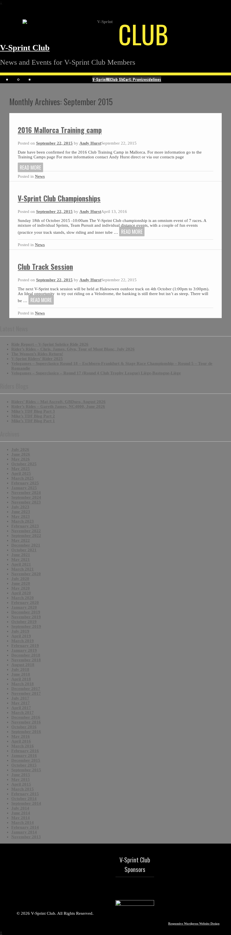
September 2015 (26, 770)
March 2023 (22, 521)
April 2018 (21, 679)
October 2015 (24, 765)
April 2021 (21, 564)
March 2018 (22, 684)
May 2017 (20, 703)
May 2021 (20, 559)
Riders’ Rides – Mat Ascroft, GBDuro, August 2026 (58, 401)
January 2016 (24, 755)
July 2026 (20, 449)
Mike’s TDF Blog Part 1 (33, 421)
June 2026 (20, 454)
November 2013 (26, 837)
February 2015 (25, 794)
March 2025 (22, 478)
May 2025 (20, 468)
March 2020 (22, 597)
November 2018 (26, 660)
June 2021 (20, 554)
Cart (127, 79)
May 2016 (20, 736)
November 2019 (26, 617)
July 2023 (20, 507)
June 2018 (20, 674)
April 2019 (21, 636)
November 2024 (26, 492)
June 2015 (20, 774)
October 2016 (24, 727)
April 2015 (21, 784)
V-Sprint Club (25, 47)
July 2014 (20, 808)
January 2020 (24, 607)
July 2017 (20, 698)
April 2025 (21, 473)
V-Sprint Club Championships (59, 198)
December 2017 (25, 688)
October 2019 (24, 621)
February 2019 (25, 645)
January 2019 (24, 650)
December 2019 (25, 612)
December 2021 (25, 545)
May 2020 (20, 588)
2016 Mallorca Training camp (60, 130)
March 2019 (22, 641)
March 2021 (22, 569)
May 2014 (20, 817)
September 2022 (26, 535)
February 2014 (25, 827)
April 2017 (21, 707)
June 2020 (20, 583)
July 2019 (20, 631)
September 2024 (26, 497)
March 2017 (22, 712)
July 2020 (20, 578)
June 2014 (20, 813)
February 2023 (25, 526)
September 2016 (26, 731)
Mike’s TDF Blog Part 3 (33, 411)
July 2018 (20, 669)
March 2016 (22, 746)
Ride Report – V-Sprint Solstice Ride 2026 (49, 344)
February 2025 (25, 483)
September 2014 (26, 803)
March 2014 (22, 822)
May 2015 (20, 779)
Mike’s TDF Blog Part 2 (33, 416)
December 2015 (25, 760)
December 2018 (25, 655)
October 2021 (24, 550)
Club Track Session (45, 266)
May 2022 (20, 540)
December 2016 (25, 717)
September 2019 (26, 626)
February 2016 (25, 751)
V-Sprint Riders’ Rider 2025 (37, 358)
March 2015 (22, 789)
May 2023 (20, 516)
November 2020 (26, 574)
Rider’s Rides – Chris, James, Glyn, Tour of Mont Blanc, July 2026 (73, 349)
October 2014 (24, 798)
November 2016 (26, 722)
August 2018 (22, 664)
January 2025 (24, 488)
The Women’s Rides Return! (37, 354)
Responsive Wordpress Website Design (193, 923)
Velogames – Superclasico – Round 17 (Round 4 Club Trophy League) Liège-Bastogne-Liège (96, 373)
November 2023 (26, 502)
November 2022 (26, 531)
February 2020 (25, 602)
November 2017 (26, 693)
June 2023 (20, 511)
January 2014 (24, 832)
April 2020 (21, 593)
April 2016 (21, 741)
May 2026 (20, 459)
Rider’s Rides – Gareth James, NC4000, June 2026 (58, 406)
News (40, 176)
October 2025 (24, 464)
